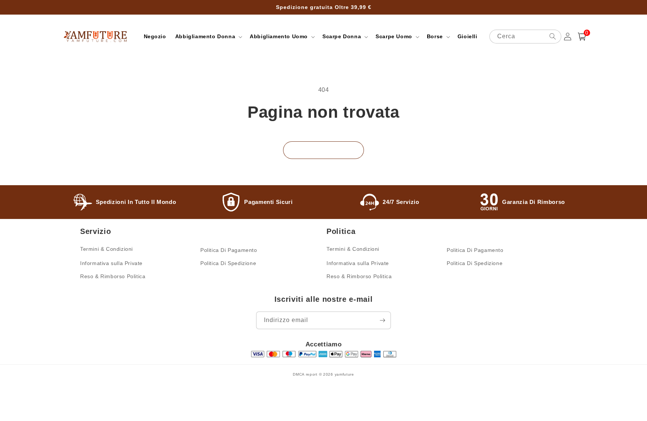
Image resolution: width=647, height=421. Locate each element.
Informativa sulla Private (111, 263)
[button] (208, 36)
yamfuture (344, 374)
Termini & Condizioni (106, 249)
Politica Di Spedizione (228, 263)
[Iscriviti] (382, 320)
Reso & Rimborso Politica (112, 276)
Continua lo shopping (323, 150)
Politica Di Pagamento (228, 250)
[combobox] (525, 36)
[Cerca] (552, 36)
